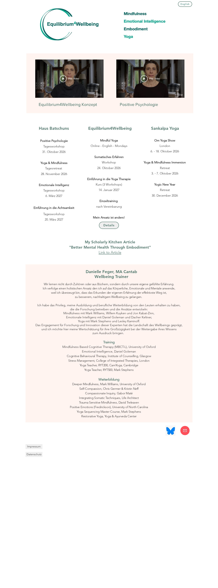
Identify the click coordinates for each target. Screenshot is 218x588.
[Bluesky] (170, 430)
